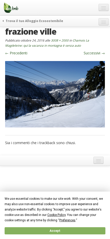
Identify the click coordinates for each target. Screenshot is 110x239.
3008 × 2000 (60, 40)
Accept (55, 231)
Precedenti (16, 53)
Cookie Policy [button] (56, 215)
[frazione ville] (55, 93)
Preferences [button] (67, 220)
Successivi (94, 53)
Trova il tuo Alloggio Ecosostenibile (34, 21)
